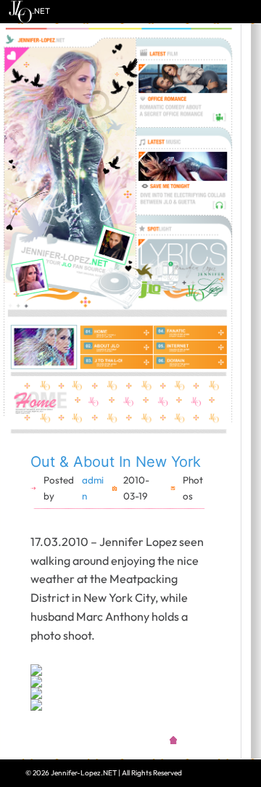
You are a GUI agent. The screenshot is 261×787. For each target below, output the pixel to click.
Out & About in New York (115, 461)
